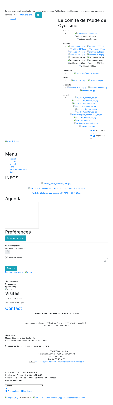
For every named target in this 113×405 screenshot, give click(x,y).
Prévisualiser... (13, 391)
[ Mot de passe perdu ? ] (19, 272)
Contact (13, 308)
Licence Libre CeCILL (76, 398)
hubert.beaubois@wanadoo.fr (71, 362)
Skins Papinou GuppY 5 (56, 398)
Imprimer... (27, 391)
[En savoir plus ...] (39, 397)
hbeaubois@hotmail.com (45, 362)
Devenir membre (15, 238)
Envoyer (11, 268)
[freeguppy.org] (12, 397)
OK (38, 15)
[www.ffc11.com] (12, 141)
